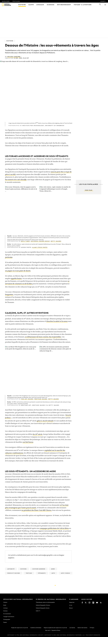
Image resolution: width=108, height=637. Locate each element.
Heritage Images (40, 399)
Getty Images (56, 241)
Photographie (6, 619)
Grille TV (38, 610)
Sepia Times (25, 241)
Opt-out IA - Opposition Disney (52, 630)
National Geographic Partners (43, 605)
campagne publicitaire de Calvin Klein (54, 528)
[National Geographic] (3, 4)
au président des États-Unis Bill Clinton (36, 510)
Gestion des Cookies (82, 627)
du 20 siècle (37, 434)
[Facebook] (82, 603)
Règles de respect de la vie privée (19, 627)
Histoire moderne (39, 568)
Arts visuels (65, 573)
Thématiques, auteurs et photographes (45, 602)
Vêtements (42, 573)
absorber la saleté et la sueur (57, 321)
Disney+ (103, 1)
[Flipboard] (93, 603)
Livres (70, 605)
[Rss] (101, 603)
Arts (53, 573)
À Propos (92, 627)
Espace (5, 622)
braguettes (9, 294)
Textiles (29, 573)
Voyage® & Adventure (8, 616)
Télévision (16, 1)
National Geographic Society (43, 608)
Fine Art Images (27, 399)
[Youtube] (97, 603)
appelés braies (16, 278)
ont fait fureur (28, 442)
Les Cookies (72, 627)
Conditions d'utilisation (35, 627)
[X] (85, 603)
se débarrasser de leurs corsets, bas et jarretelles (43, 337)
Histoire (9, 40)
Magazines (6, 1)
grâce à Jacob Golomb (45, 421)
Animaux (5, 608)
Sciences (5, 610)
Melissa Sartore (14, 56)
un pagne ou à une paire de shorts (17, 271)
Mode (53, 568)
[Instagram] (89, 603)
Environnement (7, 613)
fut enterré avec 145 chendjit (15, 180)
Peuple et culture (13, 573)
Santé (4, 605)
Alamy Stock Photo (40, 247)
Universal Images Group (40, 241)
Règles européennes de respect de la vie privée (55, 627)
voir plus (88, 190)
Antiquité (11, 568)
